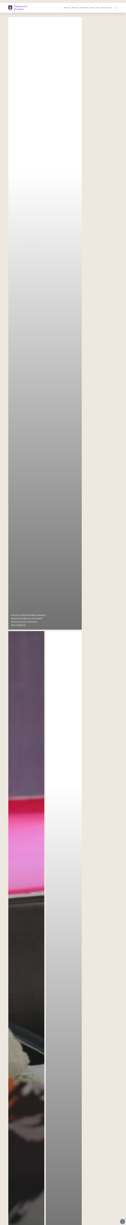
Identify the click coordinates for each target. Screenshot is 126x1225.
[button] (122, 1221)
